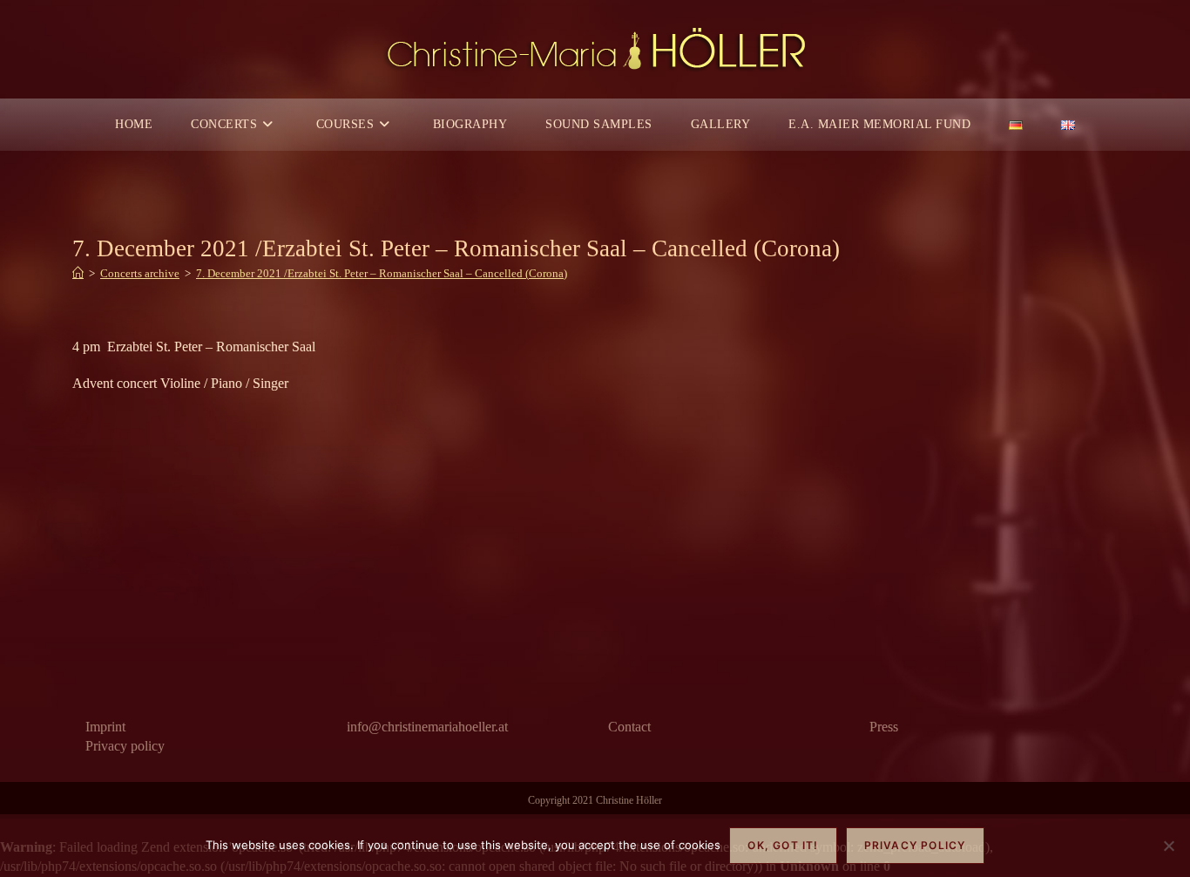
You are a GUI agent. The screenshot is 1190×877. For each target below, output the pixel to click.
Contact (629, 726)
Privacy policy (125, 745)
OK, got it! (782, 845)
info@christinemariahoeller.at (427, 726)
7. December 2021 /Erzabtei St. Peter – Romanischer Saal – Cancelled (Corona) (381, 273)
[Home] (78, 273)
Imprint (105, 726)
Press (883, 726)
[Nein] (1168, 845)
